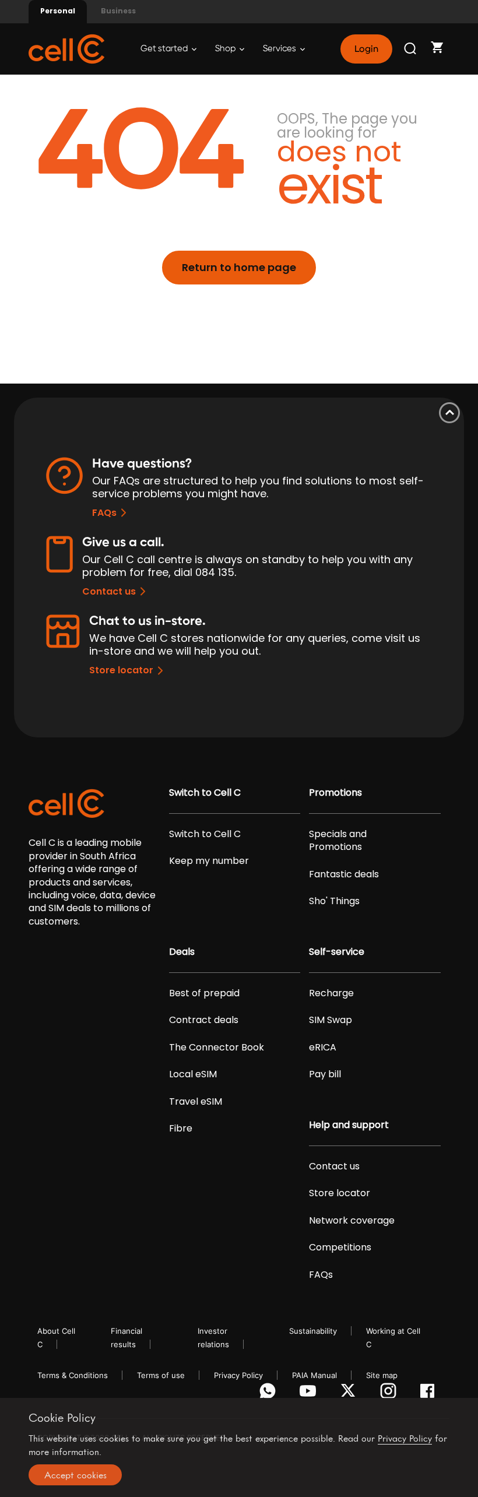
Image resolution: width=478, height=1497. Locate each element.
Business (118, 11)
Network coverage (352, 1220)
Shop (226, 48)
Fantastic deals (344, 874)
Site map (382, 1375)
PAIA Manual (314, 1375)
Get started (164, 48)
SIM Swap (330, 1020)
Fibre (180, 1128)
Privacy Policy (238, 1375)
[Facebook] (430, 1393)
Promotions (335, 792)
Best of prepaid (204, 993)
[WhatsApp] (269, 1393)
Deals (182, 952)
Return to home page (239, 267)
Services (280, 48)
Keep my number (209, 861)
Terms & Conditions (72, 1375)
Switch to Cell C (205, 792)
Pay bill (325, 1074)
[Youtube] (310, 1393)
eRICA (322, 1047)
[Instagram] (390, 1393)
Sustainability (313, 1331)
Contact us (109, 591)
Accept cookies (75, 1475)
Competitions (340, 1247)
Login (366, 49)
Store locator (121, 670)
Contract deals (203, 1020)
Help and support (349, 1125)
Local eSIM (193, 1074)
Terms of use (161, 1375)
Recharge (331, 993)
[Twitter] (350, 1393)
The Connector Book (216, 1047)
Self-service (336, 952)
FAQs (104, 512)
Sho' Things (334, 901)
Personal (57, 11)
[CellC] (66, 48)
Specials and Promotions (338, 840)
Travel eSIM (195, 1101)
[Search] (411, 49)
